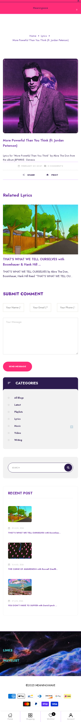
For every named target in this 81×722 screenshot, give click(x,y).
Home (32, 36)
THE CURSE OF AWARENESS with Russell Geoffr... (33, 569)
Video (17, 433)
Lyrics (44, 36)
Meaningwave (40, 8)
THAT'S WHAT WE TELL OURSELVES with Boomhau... (34, 532)
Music (17, 426)
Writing (18, 440)
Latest (17, 404)
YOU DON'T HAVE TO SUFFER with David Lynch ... (32, 605)
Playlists (18, 411)
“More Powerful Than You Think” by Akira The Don (41, 155)
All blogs (19, 397)
